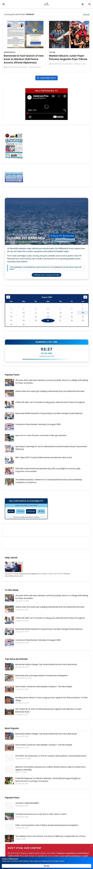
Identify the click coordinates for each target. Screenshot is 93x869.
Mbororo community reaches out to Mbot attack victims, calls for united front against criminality (50, 768)
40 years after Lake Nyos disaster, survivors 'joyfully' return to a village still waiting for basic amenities (51, 381)
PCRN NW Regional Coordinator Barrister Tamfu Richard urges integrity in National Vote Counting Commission (48, 779)
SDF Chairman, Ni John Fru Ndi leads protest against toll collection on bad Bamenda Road (48, 710)
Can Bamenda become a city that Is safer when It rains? (40, 814)
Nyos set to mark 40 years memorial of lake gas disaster (40, 435)
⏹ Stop (41, 511)
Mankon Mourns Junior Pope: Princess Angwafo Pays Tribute (68, 57)
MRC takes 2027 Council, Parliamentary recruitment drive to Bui (43, 457)
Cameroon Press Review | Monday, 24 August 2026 (38, 424)
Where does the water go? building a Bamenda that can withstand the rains (49, 391)
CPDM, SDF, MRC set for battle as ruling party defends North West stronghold (50, 402)
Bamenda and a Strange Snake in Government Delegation (41, 675)
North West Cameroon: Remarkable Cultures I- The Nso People (43, 686)
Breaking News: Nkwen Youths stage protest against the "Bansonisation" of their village (51, 699)
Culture (52, 52)
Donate (46, 866)
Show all (86, 14)
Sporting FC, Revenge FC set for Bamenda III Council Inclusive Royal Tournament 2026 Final (51, 447)
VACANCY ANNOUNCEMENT (27, 803)
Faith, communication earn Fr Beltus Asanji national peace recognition (46, 825)
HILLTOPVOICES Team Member (17, 67)
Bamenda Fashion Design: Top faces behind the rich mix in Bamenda (46, 664)
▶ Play (11, 511)
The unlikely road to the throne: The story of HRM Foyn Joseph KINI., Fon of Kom (50, 836)
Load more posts (47, 78)
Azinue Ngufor (9, 52)
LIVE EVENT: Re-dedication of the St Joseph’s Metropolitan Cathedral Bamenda (50, 756)
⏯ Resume (31, 511)
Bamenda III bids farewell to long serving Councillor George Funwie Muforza (48, 413)
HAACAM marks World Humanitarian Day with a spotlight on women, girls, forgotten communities (48, 470)
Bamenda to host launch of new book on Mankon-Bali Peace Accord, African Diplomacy (24, 59)
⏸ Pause (20, 511)
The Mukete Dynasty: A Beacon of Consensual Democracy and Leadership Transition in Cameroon (48, 481)
